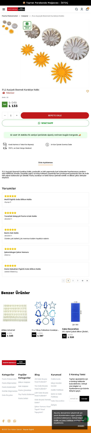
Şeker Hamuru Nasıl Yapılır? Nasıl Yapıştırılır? (42, 409)
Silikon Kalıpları (24, 382)
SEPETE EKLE (55, 115)
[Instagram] (9, 421)
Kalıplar (24, 16)
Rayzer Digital (28, 429)
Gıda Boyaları (7, 395)
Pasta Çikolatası (24, 390)
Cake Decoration (57, 401)
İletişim (54, 405)
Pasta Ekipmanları (9, 383)
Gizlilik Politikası (57, 390)
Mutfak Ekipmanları (9, 391)
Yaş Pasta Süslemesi (26, 394)
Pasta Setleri (23, 398)
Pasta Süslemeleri (9, 387)
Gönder (84, 399)
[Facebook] (3, 421)
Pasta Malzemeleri (10, 16)
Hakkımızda (55, 379)
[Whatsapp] (14, 421)
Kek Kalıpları (23, 386)
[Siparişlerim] (81, 9)
